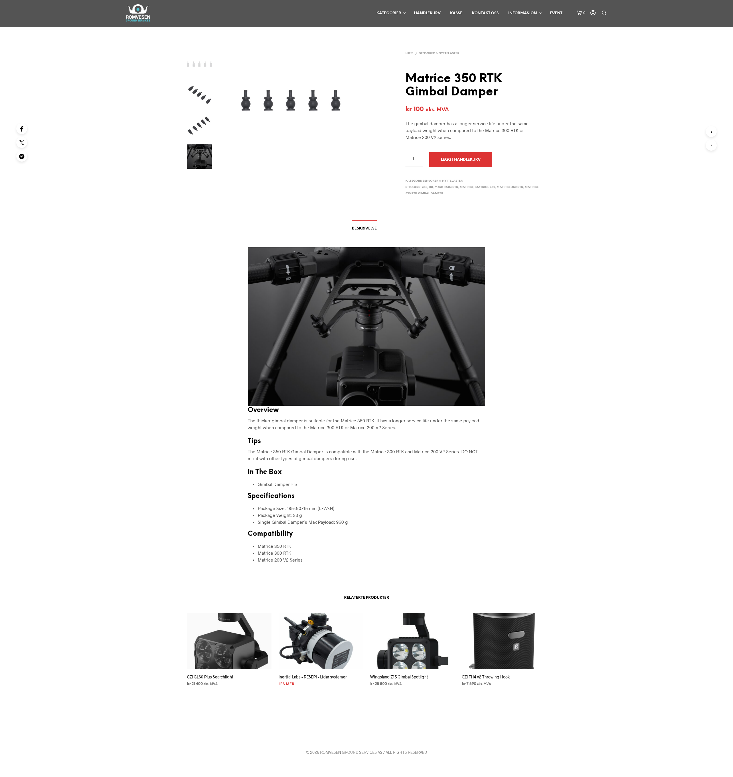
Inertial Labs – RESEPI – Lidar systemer (313, 676)
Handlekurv (427, 13)
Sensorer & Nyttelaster (439, 53)
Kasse (456, 13)
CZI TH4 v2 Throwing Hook (486, 676)
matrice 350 (485, 187)
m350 (439, 187)
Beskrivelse (364, 228)
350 (424, 187)
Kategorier (389, 13)
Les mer (286, 684)
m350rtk (451, 187)
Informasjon (522, 13)
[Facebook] (21, 128)
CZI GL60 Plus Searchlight (210, 676)
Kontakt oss (485, 13)
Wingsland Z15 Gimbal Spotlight (399, 676)
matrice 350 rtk (510, 187)
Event (556, 13)
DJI (431, 187)
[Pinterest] (21, 156)
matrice (467, 187)
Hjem (409, 53)
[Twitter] (21, 142)
